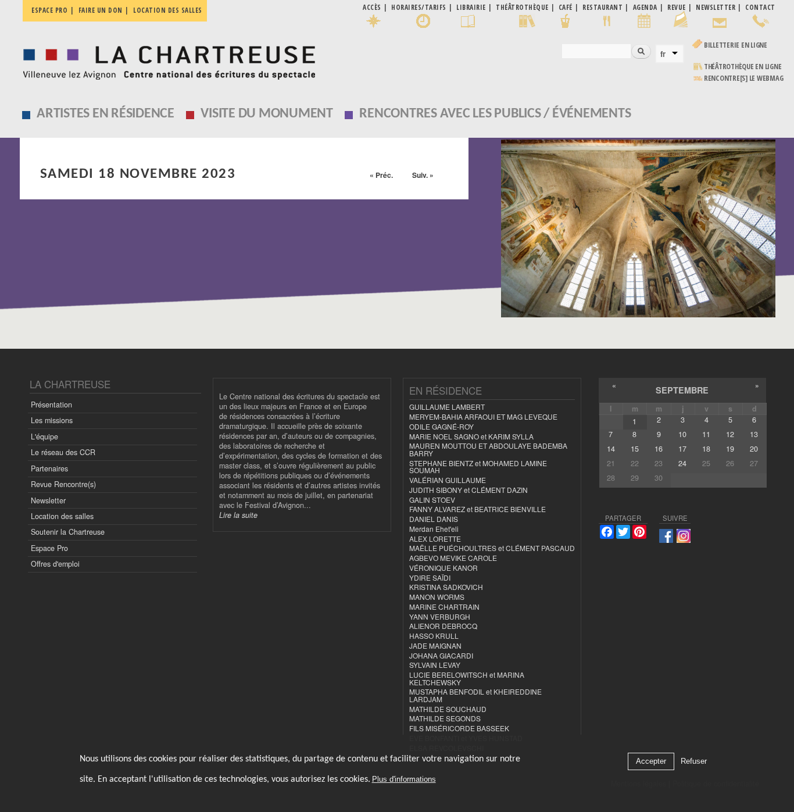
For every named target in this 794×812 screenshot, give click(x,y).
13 (754, 434)
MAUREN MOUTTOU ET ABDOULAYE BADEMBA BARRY (488, 449)
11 (706, 434)
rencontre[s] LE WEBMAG (744, 78)
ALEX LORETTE (435, 538)
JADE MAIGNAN (435, 645)
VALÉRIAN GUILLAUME (447, 480)
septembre (682, 390)
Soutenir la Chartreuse (68, 532)
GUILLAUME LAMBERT (447, 407)
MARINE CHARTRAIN (444, 606)
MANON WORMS (436, 597)
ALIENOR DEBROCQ (443, 626)
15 (635, 448)
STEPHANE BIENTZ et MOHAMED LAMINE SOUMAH (478, 466)
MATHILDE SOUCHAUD (448, 709)
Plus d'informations (404, 779)
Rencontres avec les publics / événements (495, 114)
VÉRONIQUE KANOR (443, 568)
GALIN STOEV (432, 500)
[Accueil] (166, 59)
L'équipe (44, 436)
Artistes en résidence (105, 114)
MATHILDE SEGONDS (445, 718)
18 (706, 448)
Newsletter (48, 500)
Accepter (651, 761)
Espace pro (49, 10)
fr (663, 54)
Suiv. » (423, 175)
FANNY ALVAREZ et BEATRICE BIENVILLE (477, 509)
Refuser (694, 761)
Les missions (52, 420)
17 (682, 448)
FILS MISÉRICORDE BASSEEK (459, 728)
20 (754, 448)
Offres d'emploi (55, 564)
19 (730, 448)
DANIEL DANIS (433, 519)
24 (682, 463)
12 (730, 434)
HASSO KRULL (434, 636)
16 (658, 448)
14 (611, 448)
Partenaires (49, 468)
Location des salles (167, 10)
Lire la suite (238, 515)
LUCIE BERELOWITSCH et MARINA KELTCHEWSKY (466, 678)
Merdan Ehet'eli (434, 529)
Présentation (51, 404)
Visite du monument (267, 114)
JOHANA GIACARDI (441, 655)
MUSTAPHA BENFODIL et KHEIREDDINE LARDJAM (475, 695)
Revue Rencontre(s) (63, 484)
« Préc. (381, 175)
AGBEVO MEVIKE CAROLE (453, 558)
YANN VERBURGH (439, 616)
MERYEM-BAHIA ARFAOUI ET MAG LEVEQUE (483, 416)
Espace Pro (49, 548)
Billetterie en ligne (735, 45)
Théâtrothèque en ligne (743, 66)
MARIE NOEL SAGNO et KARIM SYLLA (471, 436)
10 (682, 434)
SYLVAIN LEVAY (434, 665)
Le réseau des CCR (63, 452)
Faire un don (100, 10)
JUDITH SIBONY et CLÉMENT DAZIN (468, 490)
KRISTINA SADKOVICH (446, 587)
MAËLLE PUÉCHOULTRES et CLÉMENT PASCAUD (492, 548)
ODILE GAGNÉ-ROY (441, 426)
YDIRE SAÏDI (429, 577)
